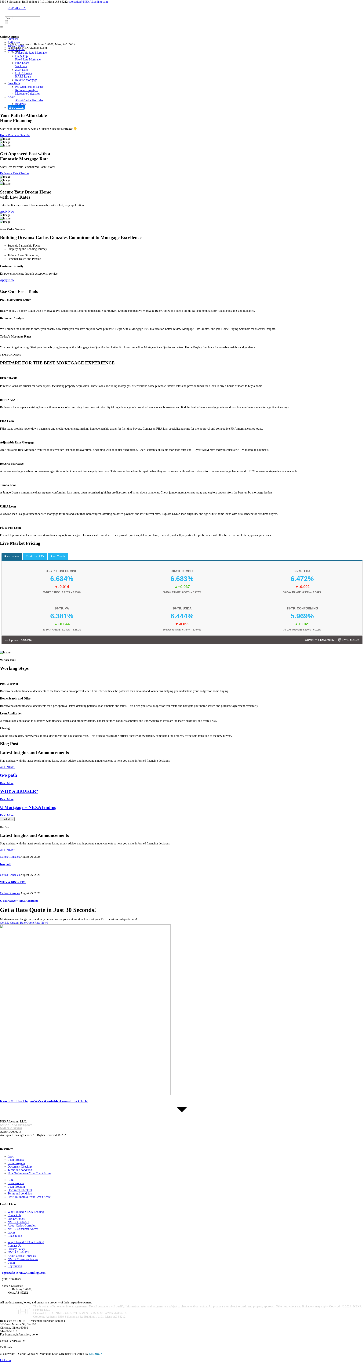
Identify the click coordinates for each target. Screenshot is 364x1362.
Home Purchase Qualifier (15, 135)
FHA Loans (22, 62)
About (11, 97)
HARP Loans (23, 76)
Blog (10, 1156)
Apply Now (16, 107)
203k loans (21, 69)
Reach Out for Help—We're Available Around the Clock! (44, 1101)
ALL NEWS (7, 849)
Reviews (20, 103)
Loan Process (16, 1159)
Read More (6, 783)
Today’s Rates (16, 45)
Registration (15, 1235)
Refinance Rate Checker (14, 173)
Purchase (13, 39)
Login (11, 1232)
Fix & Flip (21, 56)
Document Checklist (20, 1166)
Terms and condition (20, 1170)
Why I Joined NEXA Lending (26, 1211)
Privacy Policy (16, 1218)
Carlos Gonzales (10, 856)
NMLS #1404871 (18, 1222)
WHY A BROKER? (19, 791)
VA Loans (21, 66)
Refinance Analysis (26, 90)
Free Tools (14, 83)
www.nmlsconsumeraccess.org (56, 1334)
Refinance (14, 42)
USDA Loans (23, 73)
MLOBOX (96, 1353)
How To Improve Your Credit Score (29, 1173)
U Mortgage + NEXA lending (28, 807)
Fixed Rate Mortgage (28, 59)
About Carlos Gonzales (29, 100)
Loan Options (16, 49)
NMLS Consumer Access (23, 1228)
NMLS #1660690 (11, 1128)
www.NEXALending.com (16, 1124)
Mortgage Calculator (27, 93)
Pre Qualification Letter (29, 86)
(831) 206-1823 (17, 8)
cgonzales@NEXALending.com (88, 1)
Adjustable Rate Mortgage (31, 52)
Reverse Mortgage (26, 79)
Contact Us (14, 1215)
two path (8, 775)
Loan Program (16, 1163)
